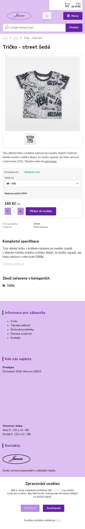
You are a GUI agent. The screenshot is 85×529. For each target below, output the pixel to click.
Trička (15, 38)
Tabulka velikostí (20, 325)
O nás (13, 321)
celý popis (50, 161)
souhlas (56, 490)
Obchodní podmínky (22, 329)
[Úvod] (19, 16)
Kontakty (15, 338)
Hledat (74, 27)
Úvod (5, 38)
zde (58, 520)
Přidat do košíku (41, 211)
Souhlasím (54, 508)
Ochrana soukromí (21, 334)
